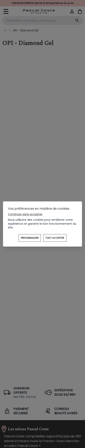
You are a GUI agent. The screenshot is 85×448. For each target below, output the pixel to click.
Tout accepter (54, 238)
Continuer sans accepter (25, 214)
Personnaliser (30, 238)
